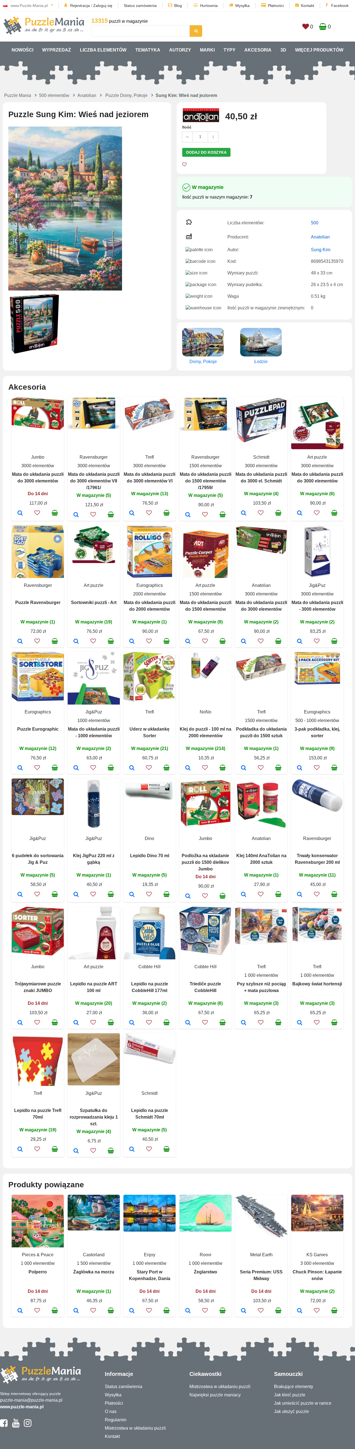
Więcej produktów (319, 50)
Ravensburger (94, 457)
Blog (178, 5)
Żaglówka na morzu (93, 1272)
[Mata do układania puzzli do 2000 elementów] (132, 641)
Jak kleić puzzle (289, 1395)
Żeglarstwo (205, 1272)
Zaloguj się (102, 5)
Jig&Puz (317, 585)
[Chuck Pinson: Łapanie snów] (299, 1311)
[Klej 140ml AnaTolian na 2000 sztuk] (243, 894)
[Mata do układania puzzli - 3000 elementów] (299, 641)
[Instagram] (27, 1425)
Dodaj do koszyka (206, 152)
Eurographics (149, 585)
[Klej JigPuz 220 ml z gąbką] (76, 894)
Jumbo (37, 457)
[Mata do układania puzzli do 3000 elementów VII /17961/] (76, 515)
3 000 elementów (317, 1263)
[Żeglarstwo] (188, 1311)
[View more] (38, 428)
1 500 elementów (94, 1263)
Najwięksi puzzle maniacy (215, 1395)
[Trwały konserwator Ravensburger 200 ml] (299, 894)
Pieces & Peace (38, 1254)
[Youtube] (15, 1425)
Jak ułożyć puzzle (291, 1411)
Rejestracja (80, 5)
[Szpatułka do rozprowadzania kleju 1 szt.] (76, 1151)
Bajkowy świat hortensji (317, 984)
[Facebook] (3, 1425)
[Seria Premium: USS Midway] (243, 1311)
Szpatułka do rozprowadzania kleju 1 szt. (94, 1117)
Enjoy (149, 1254)
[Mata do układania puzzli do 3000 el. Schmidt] (243, 513)
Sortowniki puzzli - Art (93, 602)
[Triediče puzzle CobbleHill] (188, 1023)
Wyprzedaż (56, 50)
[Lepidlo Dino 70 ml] (132, 894)
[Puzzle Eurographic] (20, 768)
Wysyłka (242, 5)
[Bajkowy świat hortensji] (299, 1023)
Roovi (205, 1254)
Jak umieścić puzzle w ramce (302, 1403)
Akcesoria (258, 50)
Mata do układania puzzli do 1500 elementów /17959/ (205, 481)
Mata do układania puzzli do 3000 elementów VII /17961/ (94, 481)
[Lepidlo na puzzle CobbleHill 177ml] (132, 1023)
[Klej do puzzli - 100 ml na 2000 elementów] (188, 768)
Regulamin (115, 1419)
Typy (229, 50)
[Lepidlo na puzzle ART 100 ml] (76, 1023)
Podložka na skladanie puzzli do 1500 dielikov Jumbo (205, 862)
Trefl (149, 457)
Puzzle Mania (17, 95)
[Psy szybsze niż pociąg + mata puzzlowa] (243, 1023)
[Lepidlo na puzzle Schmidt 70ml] (132, 1149)
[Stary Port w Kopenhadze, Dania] (132, 1311)
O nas (110, 1411)
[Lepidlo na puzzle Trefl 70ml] (20, 1149)
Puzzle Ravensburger (37, 602)
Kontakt (307, 5)
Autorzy (180, 50)
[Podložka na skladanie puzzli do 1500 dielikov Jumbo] (188, 896)
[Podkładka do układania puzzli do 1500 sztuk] (243, 768)
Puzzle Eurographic (38, 729)
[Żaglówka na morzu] (76, 1311)
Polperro (38, 1272)
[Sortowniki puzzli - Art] (76, 641)
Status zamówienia (140, 5)
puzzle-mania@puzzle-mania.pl (31, 1400)
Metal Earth (261, 1254)
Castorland (94, 1254)
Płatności (276, 5)
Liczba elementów (103, 50)
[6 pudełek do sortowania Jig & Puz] (20, 894)
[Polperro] (20, 1311)
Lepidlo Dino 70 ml (149, 855)
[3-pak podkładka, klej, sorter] (299, 768)
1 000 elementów (261, 975)
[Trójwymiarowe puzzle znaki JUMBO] (20, 1023)
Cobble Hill (149, 966)
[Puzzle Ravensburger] (20, 641)
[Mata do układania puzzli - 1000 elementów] (76, 768)
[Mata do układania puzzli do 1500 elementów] (188, 641)
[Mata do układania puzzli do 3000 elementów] (20, 513)
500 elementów (54, 95)
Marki (207, 50)
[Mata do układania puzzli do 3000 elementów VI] (132, 513)
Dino (149, 838)
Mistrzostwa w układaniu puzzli (135, 1428)
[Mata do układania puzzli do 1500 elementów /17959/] (188, 515)
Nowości (22, 50)
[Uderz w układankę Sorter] (132, 768)
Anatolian (86, 95)
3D (283, 50)
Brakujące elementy (293, 1386)
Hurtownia (209, 5)
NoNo (205, 712)
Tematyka (147, 50)
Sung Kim (320, 249)
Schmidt (261, 457)
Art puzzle (317, 457)
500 (314, 222)
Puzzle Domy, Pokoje (126, 95)
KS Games (317, 1254)
